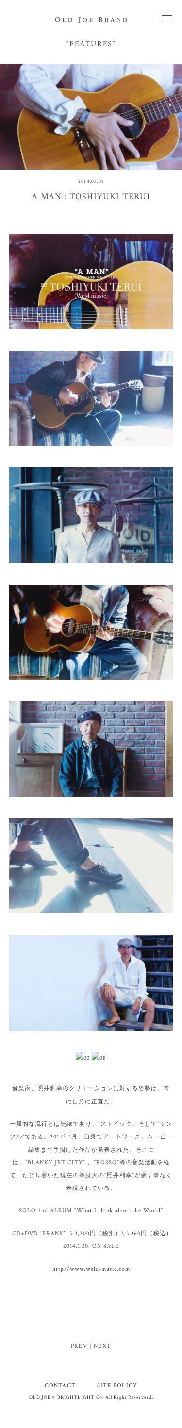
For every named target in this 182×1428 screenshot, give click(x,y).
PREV (79, 1346)
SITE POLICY (117, 1385)
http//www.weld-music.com (91, 1269)
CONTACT (60, 1385)
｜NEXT (99, 1346)
